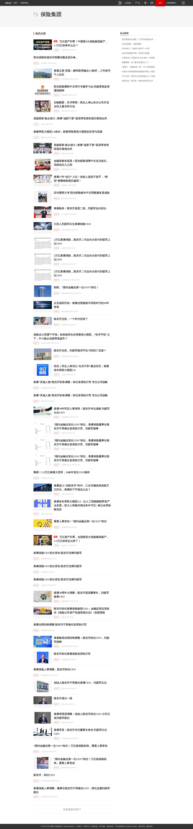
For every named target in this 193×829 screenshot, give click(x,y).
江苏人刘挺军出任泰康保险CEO (72, 224)
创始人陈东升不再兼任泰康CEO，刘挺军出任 (80, 682)
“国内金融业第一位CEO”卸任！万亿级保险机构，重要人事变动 (70, 745)
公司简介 (79, 826)
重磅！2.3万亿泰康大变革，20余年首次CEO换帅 (61, 472)
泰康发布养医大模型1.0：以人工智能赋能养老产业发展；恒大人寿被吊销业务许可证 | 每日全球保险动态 (82, 505)
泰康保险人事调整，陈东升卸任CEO (54, 669)
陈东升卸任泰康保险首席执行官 (72, 653)
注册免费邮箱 (171, 3)
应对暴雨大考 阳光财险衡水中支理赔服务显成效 (82, 192)
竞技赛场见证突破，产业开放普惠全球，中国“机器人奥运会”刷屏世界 (141, 39)
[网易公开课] (128, 3)
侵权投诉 (149, 826)
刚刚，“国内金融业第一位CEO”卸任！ (76, 287)
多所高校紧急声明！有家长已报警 (135, 53)
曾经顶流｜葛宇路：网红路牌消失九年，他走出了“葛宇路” (141, 81)
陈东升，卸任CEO (44, 775)
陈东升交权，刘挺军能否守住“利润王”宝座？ (80, 350)
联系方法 (87, 826)
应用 (15, 3)
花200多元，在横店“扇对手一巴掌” (136, 49)
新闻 (36, 124)
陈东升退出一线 (63, 698)
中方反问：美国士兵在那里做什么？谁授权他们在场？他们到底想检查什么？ (141, 76)
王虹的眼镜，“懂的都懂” (132, 44)
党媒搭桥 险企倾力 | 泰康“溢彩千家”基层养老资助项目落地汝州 (70, 118)
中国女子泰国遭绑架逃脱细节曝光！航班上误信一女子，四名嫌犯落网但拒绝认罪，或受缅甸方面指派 (141, 72)
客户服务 (102, 826)
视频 (56, 50)
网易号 (36, 63)
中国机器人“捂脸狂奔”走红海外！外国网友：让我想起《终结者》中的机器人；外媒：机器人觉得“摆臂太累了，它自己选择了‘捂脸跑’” (141, 58)
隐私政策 (110, 826)
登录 (160, 3)
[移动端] (120, 3)
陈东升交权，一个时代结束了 (71, 318)
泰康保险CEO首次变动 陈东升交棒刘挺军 (57, 552)
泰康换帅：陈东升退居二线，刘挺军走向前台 (80, 208)
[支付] (145, 3)
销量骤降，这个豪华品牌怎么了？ (135, 62)
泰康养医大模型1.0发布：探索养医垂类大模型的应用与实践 (67, 131)
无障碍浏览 (24, 3)
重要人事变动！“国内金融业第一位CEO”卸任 (80, 521)
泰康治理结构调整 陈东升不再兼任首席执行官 (60, 624)
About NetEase (69, 826)
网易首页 (8, 3)
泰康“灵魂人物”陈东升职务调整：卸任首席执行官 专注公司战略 (70, 382)
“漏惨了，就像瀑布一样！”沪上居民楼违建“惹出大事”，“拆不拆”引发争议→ (141, 67)
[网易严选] (137, 3)
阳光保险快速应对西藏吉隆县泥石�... (55, 57)
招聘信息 (94, 826)
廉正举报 (142, 826)
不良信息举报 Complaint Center (126, 826)
